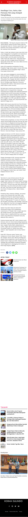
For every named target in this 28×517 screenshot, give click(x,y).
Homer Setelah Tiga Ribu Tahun (15, 444)
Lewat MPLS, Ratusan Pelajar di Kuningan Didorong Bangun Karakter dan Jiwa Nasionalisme (16, 419)
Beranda (6, 511)
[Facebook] (7, 252)
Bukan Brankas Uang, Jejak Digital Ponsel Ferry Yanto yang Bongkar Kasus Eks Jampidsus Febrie (15, 439)
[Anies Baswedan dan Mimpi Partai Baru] (7, 262)
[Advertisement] (14, 342)
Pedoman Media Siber (13, 511)
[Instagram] (12, 506)
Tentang (20, 511)
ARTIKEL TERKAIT (5, 257)
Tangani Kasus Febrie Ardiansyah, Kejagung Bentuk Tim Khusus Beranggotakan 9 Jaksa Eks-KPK (16, 432)
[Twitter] (10, 252)
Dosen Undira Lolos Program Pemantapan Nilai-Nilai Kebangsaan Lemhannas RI (16, 412)
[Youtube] (18, 506)
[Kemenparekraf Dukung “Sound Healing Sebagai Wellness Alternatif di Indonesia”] (7, 277)
